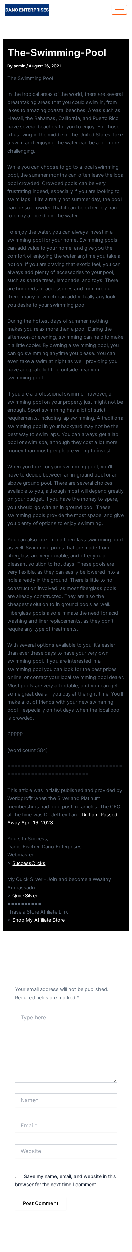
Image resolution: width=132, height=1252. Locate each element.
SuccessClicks (28, 863)
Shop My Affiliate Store (38, 920)
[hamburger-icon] (119, 10)
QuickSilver (24, 896)
